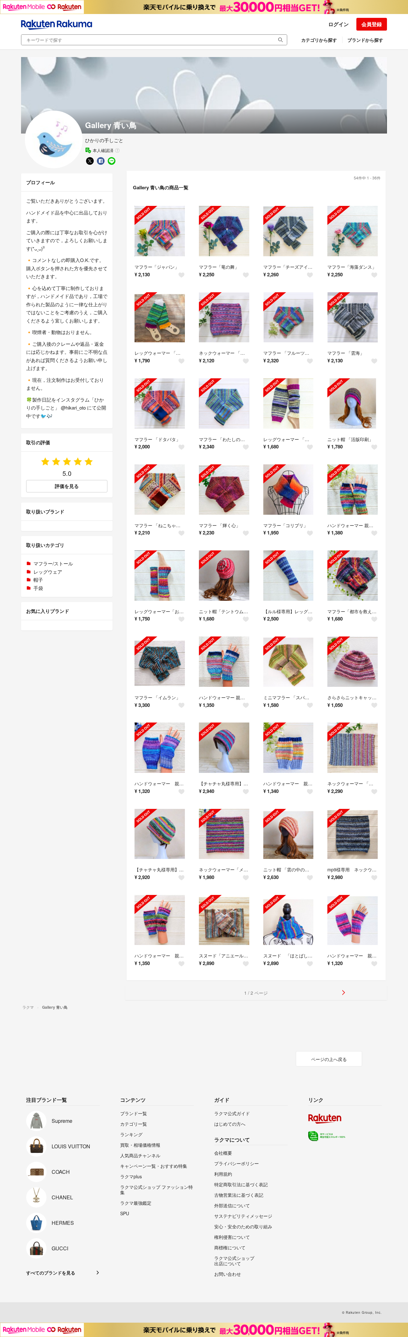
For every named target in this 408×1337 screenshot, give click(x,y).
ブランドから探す (365, 40)
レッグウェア (47, 571)
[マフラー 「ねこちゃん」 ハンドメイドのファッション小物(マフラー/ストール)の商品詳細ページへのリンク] (160, 489)
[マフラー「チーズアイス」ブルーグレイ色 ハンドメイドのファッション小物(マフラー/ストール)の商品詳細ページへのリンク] (288, 231)
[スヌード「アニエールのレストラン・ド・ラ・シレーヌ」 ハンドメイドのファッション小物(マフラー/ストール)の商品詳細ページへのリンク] (224, 920)
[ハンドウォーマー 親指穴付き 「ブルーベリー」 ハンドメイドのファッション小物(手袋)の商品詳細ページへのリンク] (160, 748)
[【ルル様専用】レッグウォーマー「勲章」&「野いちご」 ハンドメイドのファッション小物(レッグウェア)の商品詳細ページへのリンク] (288, 575)
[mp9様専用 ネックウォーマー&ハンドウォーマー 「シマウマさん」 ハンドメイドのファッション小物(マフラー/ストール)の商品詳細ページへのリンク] (352, 834)
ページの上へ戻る (329, 1059)
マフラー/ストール (53, 563)
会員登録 (371, 24)
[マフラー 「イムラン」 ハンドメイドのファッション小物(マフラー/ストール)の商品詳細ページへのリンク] (160, 661)
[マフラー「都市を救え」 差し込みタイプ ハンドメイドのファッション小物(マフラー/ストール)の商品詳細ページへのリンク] (352, 575)
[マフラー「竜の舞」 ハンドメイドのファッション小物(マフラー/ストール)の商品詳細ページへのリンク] (224, 231)
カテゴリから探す (319, 40)
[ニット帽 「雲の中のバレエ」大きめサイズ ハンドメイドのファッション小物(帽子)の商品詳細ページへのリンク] (288, 834)
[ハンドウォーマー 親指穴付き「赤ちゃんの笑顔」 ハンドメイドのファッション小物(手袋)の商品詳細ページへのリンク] (288, 748)
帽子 (38, 579)
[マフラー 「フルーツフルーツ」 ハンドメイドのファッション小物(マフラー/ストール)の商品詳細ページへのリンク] (288, 317)
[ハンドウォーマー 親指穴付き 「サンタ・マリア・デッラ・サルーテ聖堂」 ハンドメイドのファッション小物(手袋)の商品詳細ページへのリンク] (224, 661)
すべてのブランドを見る (50, 1272)
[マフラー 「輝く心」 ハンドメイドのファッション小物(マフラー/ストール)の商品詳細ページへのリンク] (224, 489)
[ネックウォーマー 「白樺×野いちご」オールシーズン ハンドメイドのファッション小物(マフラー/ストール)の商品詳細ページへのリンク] (352, 748)
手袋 (38, 588)
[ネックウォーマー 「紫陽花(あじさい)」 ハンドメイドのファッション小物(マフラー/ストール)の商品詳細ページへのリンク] (224, 317)
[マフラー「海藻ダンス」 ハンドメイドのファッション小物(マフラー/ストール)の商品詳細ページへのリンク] (352, 231)
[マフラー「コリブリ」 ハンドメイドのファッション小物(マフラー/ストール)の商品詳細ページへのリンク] (288, 489)
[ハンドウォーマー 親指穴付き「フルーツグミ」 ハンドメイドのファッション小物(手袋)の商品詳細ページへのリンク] (352, 489)
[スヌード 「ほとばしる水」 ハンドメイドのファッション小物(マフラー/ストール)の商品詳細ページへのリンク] (288, 920)
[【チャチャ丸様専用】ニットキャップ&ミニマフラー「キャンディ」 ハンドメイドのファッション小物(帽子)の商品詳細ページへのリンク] (160, 834)
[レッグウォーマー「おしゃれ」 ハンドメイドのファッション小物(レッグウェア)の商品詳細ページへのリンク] (160, 575)
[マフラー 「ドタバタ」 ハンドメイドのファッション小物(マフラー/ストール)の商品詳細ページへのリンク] (160, 403)
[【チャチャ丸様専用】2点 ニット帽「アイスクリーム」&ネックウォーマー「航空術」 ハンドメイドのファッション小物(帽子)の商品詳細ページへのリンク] (224, 748)
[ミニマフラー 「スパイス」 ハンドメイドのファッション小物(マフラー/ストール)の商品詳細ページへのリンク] (288, 661)
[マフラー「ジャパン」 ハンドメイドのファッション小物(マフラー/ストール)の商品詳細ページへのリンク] (160, 231)
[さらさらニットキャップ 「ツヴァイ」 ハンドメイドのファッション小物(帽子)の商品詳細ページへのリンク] (352, 661)
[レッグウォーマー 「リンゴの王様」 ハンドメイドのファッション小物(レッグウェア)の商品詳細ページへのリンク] (160, 317)
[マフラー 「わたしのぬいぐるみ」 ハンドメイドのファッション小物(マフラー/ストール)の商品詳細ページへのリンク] (224, 403)
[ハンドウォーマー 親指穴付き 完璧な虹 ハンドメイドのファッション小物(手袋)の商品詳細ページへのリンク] (352, 920)
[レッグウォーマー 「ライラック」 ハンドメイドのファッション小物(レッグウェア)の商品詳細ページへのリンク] (288, 403)
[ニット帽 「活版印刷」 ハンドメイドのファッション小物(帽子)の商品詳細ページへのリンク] (352, 403)
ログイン (338, 24)
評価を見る (67, 486)
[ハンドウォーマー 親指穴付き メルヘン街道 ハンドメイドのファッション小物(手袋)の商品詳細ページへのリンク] (160, 920)
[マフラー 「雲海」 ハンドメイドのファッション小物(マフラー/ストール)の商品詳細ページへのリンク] (352, 317)
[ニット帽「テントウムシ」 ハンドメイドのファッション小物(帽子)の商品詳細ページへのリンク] (224, 575)
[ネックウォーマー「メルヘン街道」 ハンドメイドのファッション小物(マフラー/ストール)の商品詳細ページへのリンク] (224, 834)
